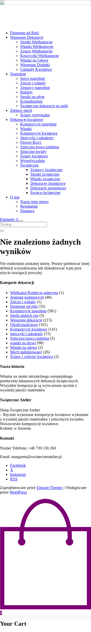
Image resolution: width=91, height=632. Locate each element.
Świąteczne (29, 165)
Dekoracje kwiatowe (26, 119)
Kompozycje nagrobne (38, 124)
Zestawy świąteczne (46, 170)
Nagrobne (18, 74)
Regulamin (29, 206)
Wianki (26, 129)
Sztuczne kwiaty (33, 151)
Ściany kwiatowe (34, 156)
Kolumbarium (31, 101)
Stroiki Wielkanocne (36, 42)
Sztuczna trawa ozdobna (39, 147)
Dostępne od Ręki (24, 33)
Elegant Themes (49, 487)
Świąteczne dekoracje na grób (44, 106)
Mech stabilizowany (26, 352)
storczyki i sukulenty (26, 334)
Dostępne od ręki (23, 306)
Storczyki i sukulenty (37, 138)
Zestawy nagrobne (35, 87)
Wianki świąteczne (45, 179)
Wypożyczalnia (32, 160)
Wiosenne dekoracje (26, 320)
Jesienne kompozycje (27, 297)
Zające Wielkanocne (36, 51)
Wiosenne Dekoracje (26, 37)
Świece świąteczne (45, 192)
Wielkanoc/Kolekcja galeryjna (34, 293)
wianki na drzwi (23, 343)
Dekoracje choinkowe (47, 183)
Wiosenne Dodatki (35, 65)
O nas (14, 197)
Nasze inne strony (34, 202)
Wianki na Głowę (34, 60)
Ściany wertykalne (35, 115)
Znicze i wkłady (33, 83)
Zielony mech (21, 110)
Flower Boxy (30, 142)
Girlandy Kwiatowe (36, 69)
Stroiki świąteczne (44, 174)
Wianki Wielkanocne (36, 46)
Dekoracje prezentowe (48, 188)
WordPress (18, 492)
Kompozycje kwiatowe (38, 133)
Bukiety (26, 92)
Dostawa (27, 211)
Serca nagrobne (32, 78)
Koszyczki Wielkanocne (39, 55)
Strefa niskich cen (24, 315)
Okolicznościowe (24, 324)
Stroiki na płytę (32, 97)
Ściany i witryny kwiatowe (31, 356)
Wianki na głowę (23, 347)
